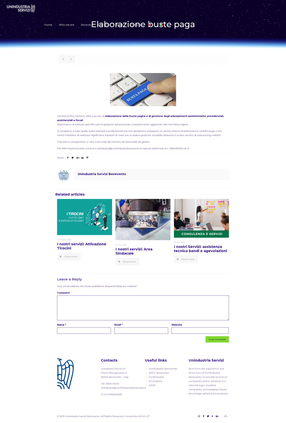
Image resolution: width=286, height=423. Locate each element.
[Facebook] (203, 416)
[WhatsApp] (199, 416)
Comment (63, 292)
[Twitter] (208, 416)
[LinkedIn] (217, 416)
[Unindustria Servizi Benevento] (21, 8)
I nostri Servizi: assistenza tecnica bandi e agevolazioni (200, 249)
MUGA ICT (144, 416)
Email (118, 324)
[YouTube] (212, 416)
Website (176, 324)
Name (61, 324)
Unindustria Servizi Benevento (102, 174)
